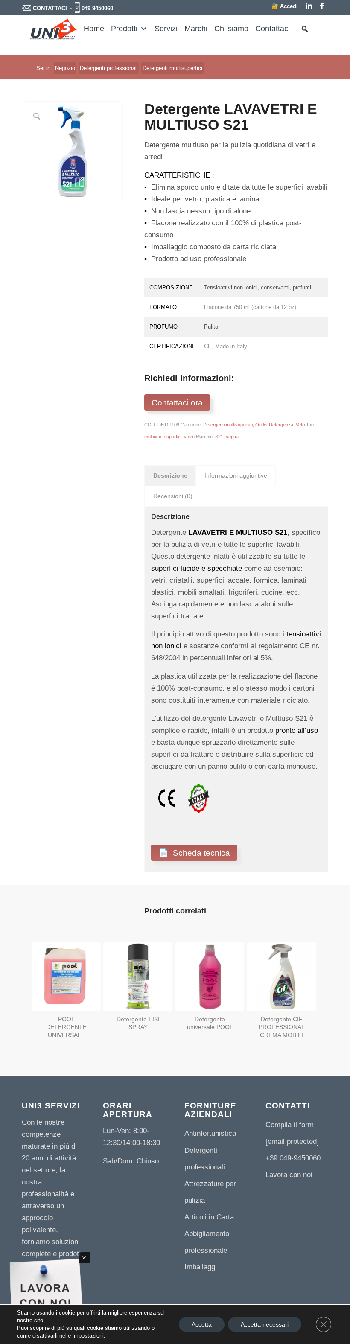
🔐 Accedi (284, 6)
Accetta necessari (265, 1324)
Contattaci (272, 28)
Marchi (195, 28)
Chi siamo (231, 28)
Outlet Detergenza (274, 424)
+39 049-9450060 (293, 1158)
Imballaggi (200, 1267)
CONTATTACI (50, 8)
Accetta (202, 1324)
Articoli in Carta (209, 1217)
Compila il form (289, 1125)
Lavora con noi (288, 1175)
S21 (219, 436)
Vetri (300, 424)
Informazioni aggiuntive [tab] (235, 475)
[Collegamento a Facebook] (321, 6)
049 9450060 (97, 8)
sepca (232, 436)
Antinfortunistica (210, 1133)
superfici (172, 436)
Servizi (166, 28)
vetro (189, 436)
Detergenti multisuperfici (228, 424)
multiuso (152, 436)
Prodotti (124, 28)
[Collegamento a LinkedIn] (309, 6)
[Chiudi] (84, 1257)
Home (94, 28)
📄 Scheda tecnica (194, 852)
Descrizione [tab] (170, 475)
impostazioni (88, 1335)
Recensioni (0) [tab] (172, 496)
